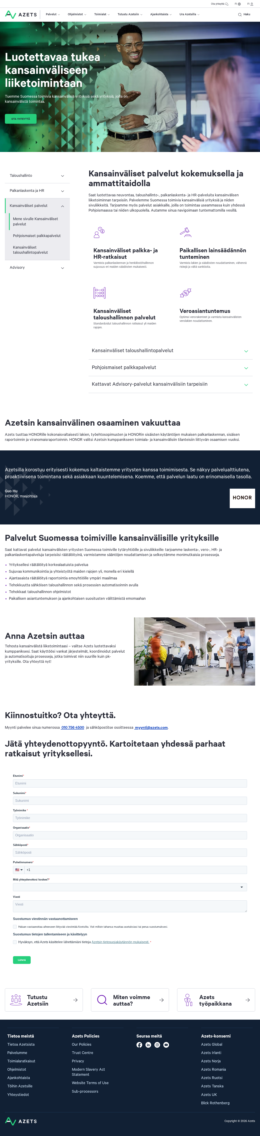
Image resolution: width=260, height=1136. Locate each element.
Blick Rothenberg (215, 1103)
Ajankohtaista (159, 14)
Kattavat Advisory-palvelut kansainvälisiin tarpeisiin (150, 384)
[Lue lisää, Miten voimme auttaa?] (161, 999)
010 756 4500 (72, 727)
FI (236, 3)
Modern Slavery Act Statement (88, 1072)
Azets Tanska (212, 1086)
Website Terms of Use (90, 1083)
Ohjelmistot (75, 14)
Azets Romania (213, 1069)
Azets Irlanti (211, 1053)
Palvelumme (17, 1053)
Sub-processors (85, 1091)
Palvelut (51, 14)
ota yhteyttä (20, 119)
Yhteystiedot (18, 1095)
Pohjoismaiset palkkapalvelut (37, 236)
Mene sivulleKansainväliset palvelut (35, 221)
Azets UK (209, 1095)
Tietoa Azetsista (21, 1044)
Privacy (78, 1061)
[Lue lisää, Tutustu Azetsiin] (75, 999)
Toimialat (100, 14)
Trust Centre (82, 1053)
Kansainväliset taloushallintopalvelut (30, 250)
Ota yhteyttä (217, 3)
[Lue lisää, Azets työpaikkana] (247, 999)
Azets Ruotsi (211, 1078)
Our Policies (81, 1044)
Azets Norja (211, 1061)
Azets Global (211, 1044)
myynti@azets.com (151, 727)
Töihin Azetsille (19, 1086)
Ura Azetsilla (188, 14)
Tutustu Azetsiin (128, 14)
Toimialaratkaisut (21, 1061)
